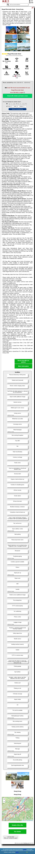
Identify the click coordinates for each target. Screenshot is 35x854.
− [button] (4, 802)
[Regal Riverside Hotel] (11, 30)
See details (17, 831)
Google (24, 849)
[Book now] (33, 8)
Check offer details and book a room (17, 96)
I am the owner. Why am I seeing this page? (10, 837)
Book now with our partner (23, 361)
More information (23, 366)
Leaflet (23, 820)
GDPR (17, 852)
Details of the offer (17, 825)
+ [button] (4, 799)
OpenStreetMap (29, 820)
